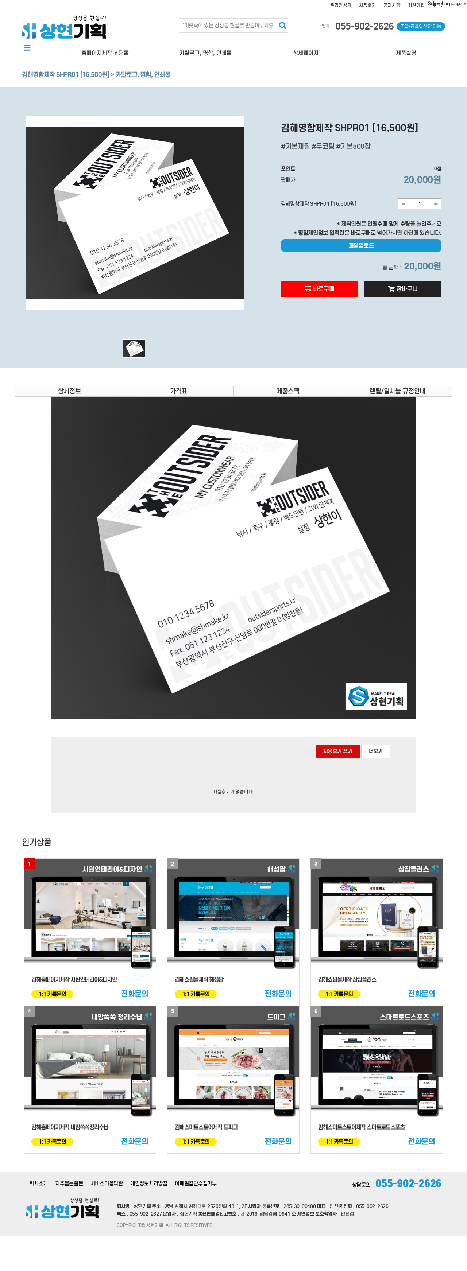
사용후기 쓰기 (337, 751)
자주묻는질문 (69, 1183)
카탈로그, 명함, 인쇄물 (205, 53)
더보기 (376, 751)
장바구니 (406, 289)
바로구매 (322, 289)
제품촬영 (406, 53)
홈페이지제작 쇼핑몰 (105, 53)
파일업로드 (361, 245)
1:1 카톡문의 (52, 994)
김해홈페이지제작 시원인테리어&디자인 (74, 979)
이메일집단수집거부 (196, 1183)
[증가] (436, 203)
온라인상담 (341, 5)
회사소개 (38, 1183)
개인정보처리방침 (148, 1183)
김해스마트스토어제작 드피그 (206, 1127)
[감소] (403, 203)
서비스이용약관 (106, 1183)
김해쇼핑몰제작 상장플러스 (347, 979)
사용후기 (367, 5)
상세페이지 (306, 53)
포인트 (288, 169)
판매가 (288, 179)
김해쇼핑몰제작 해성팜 (199, 979)
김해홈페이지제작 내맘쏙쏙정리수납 (69, 1127)
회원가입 (416, 5)
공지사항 (392, 5)
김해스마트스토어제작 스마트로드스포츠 (361, 1127)
